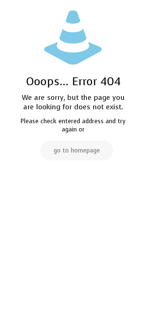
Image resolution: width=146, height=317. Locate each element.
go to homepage (77, 150)
